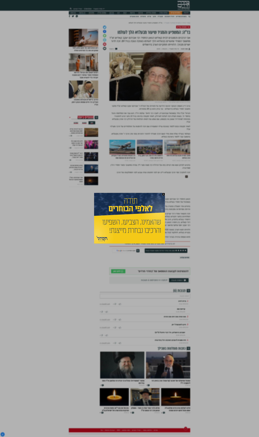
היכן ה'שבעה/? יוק (179, 382)
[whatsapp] (104, 87)
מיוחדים (143, 16)
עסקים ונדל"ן (102, 13)
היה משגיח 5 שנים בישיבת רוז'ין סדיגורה (170, 398)
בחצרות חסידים (181, 16)
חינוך (154, 16)
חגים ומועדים (134, 16)
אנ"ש (149, 16)
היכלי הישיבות (169, 16)
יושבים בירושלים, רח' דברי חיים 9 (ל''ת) (170, 390)
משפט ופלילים (151, 13)
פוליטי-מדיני (163, 13)
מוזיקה (140, 13)
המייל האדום (77, 9)
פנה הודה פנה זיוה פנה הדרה (175, 374)
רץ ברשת (82, 13)
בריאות (132, 13)
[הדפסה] (104, 91)
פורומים (73, 13)
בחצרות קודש (175, 13)
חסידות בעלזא (184, 309)
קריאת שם (181, 366)
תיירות (111, 13)
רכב (118, 13)
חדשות (186, 13)
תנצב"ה (160, 16)
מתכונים (91, 13)
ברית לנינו (182, 359)
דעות (125, 13)
